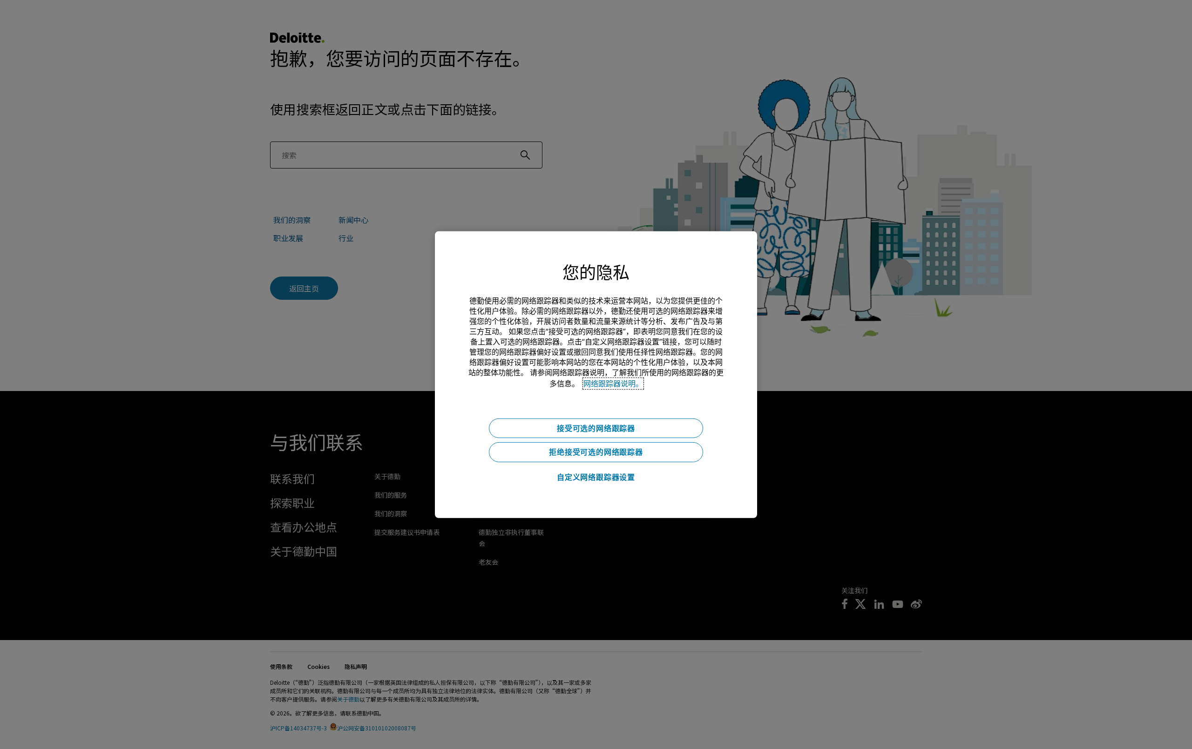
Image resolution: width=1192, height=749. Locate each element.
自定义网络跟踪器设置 (596, 477)
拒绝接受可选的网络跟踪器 (596, 452)
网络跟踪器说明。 (613, 383)
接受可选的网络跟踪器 (596, 428)
